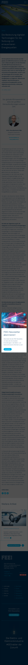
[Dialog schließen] (24, 314)
